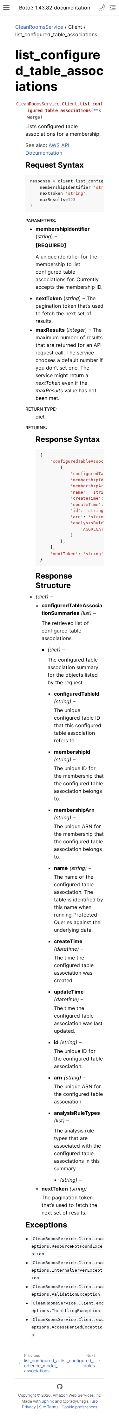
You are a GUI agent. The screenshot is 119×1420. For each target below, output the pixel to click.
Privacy (29, 1407)
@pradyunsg (74, 1401)
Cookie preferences (79, 1407)
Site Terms (48, 1407)
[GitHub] (60, 1387)
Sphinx (48, 1401)
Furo (93, 1401)
